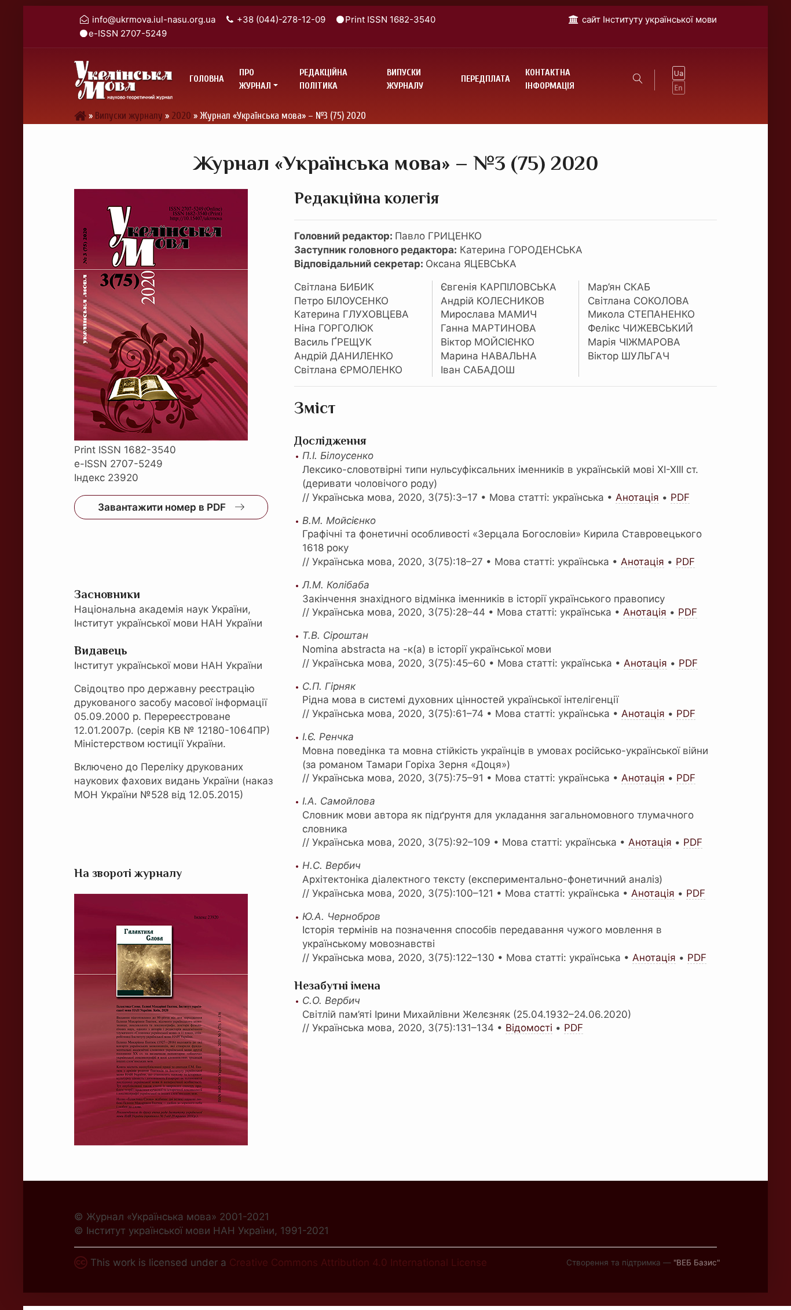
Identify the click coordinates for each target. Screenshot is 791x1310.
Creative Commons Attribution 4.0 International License (358, 1262)
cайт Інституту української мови (649, 19)
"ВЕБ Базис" (696, 1262)
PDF (680, 497)
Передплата (485, 79)
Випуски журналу (405, 79)
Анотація (637, 497)
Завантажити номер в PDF (162, 507)
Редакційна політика (323, 79)
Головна (206, 79)
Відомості (529, 1028)
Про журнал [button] (255, 79)
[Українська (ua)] (678, 73)
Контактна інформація (549, 79)
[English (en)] (678, 87)
